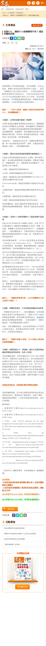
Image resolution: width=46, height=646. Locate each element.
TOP (42, 637)
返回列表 (41, 49)
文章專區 (11, 13)
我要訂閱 (23, 587)
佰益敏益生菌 (10, 9)
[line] (19, 38)
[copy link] (23, 38)
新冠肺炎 (19, 13)
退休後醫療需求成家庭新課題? (14, 528)
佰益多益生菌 (20, 9)
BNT (33, 317)
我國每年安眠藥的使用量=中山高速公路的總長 (20, 534)
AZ (42, 86)
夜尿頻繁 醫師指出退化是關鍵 (14, 539)
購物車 (33, 3)
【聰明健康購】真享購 (12, 544)
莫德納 (39, 317)
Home (4, 13)
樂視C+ (27, 9)
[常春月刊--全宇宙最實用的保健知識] (6, 4)
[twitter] (15, 38)
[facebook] (11, 38)
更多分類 (36, 25)
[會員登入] (29, 3)
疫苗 (23, 86)
